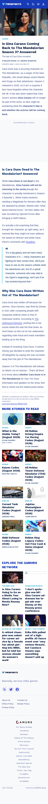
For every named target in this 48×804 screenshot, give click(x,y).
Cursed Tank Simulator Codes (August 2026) (11, 509)
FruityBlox (24, 774)
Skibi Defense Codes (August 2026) (11, 540)
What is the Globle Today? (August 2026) (11, 434)
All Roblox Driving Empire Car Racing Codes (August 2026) (34, 437)
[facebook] (17, 689)
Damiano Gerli (8, 517)
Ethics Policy (7, 704)
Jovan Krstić (31, 517)
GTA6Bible (24, 781)
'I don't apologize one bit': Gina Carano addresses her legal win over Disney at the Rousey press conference (35, 600)
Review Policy (23, 704)
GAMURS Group (40, 788)
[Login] (43, 4)
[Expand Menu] (38, 4)
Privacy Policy (8, 707)
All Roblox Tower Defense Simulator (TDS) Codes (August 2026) (35, 473)
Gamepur (24, 734)
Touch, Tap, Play (24, 770)
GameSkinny (24, 760)
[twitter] (11, 689)
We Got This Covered (24, 749)
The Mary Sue (24, 767)
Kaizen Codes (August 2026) (11, 469)
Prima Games (24, 741)
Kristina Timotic (9, 474)
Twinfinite (24, 731)
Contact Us (22, 700)
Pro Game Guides (24, 727)
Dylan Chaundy (8, 440)
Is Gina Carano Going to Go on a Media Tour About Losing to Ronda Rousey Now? (12, 597)
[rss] (4, 689)
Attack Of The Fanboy (24, 738)
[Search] (28, 4)
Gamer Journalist (24, 756)
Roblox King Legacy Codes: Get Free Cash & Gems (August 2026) (35, 544)
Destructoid (24, 752)
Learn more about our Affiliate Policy (14, 404)
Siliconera (24, 745)
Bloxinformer (24, 778)
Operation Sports (24, 763)
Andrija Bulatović (10, 547)
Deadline (30, 242)
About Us (6, 700)
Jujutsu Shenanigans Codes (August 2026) (34, 509)
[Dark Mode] (33, 4)
